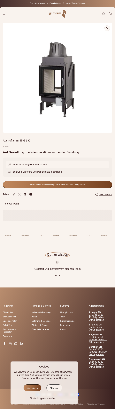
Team (62, 317)
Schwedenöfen (9, 317)
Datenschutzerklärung (56, 378)
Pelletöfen (7, 325)
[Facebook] (4, 343)
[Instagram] (10, 343)
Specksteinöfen (10, 321)
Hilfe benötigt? (105, 194)
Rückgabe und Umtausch (95, 404)
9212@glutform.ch (98, 317)
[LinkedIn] (21, 343)
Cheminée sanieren (40, 329)
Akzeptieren (32, 388)
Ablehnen (54, 388)
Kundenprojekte (67, 321)
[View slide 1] (56, 275)
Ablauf (34, 317)
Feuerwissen (66, 325)
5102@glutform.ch (98, 364)
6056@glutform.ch (98, 339)
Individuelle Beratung (41, 312)
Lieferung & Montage (41, 321)
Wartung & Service (40, 325)
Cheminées (8, 312)
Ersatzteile (7, 336)
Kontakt (63, 329)
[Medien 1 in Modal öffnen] (107, 28)
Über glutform (66, 312)
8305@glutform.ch (98, 352)
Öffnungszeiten (96, 320)
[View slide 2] (59, 275)
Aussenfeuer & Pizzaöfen (9, 330)
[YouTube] (15, 343)
